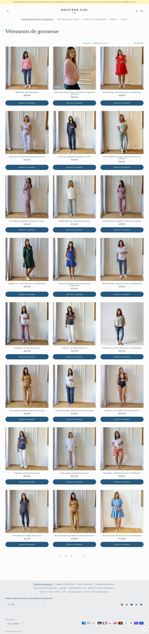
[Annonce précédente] (6, 2)
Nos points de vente (77, 588)
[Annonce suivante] (142, 2)
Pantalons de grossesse (104, 584)
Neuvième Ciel (16, 631)
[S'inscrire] (42, 604)
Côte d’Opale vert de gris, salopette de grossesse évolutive (122, 157)
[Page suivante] (89, 556)
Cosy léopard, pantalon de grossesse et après (27, 410)
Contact (43, 592)
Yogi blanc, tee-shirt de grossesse (27, 348)
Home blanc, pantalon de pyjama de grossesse (27, 157)
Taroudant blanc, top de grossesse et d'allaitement (122, 283)
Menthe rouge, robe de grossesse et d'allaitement (122, 92)
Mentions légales (75, 592)
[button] (7, 11)
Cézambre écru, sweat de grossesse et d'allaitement (122, 348)
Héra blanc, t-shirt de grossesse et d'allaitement (121, 473)
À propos (63, 588)
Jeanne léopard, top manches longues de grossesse (74, 536)
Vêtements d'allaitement (65, 584)
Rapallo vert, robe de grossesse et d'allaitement (27, 283)
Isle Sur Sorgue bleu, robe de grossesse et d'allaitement (74, 284)
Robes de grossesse (85, 584)
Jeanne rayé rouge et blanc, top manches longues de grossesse (74, 93)
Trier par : (87, 43)
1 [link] (59, 556)
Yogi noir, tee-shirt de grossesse (74, 348)
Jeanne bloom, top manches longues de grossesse (122, 221)
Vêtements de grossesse (43, 584)
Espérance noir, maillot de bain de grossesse (122, 410)
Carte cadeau (54, 592)
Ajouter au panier (27, 103)
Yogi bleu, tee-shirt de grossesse (27, 473)
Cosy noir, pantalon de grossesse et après (74, 157)
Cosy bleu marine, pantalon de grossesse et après (74, 410)
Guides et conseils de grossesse (101, 588)
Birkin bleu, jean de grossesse (27, 92)
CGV (64, 592)
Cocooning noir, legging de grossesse (27, 536)
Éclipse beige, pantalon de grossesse (74, 473)
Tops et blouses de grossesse (45, 588)
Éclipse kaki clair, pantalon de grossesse (74, 221)
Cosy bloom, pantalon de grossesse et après (27, 221)
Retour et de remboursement (97, 592)
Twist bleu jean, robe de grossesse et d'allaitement (122, 536)
